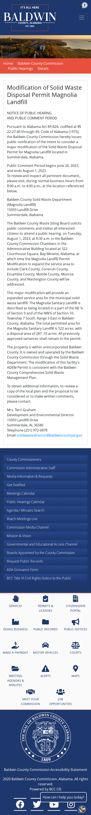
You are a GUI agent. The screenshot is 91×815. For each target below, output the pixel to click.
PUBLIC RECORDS (45, 629)
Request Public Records (25, 561)
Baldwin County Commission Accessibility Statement (45, 769)
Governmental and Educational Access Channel (42, 544)
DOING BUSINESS (15, 629)
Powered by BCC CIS (45, 789)
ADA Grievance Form (22, 569)
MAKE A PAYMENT (15, 652)
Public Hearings (20, 68)
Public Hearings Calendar (26, 502)
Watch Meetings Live (22, 518)
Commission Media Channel (28, 527)
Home (8, 63)
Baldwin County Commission (40, 63)
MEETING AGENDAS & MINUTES (15, 680)
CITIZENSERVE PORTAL (75, 608)
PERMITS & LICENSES (45, 608)
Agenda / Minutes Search (25, 510)
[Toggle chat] (81, 808)
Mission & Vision (19, 535)
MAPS (76, 676)
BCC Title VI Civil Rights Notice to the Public (39, 578)
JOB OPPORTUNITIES (60, 701)
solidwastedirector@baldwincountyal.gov (49, 435)
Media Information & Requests (29, 476)
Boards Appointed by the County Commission (41, 552)
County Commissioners (24, 459)
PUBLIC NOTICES (75, 629)
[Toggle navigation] (82, 17)
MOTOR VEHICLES (45, 652)
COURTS (75, 652)
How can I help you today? (63, 797)
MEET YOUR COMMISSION (30, 701)
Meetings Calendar (21, 493)
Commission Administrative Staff (31, 468)
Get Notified (16, 485)
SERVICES (15, 606)
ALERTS (45, 676)
